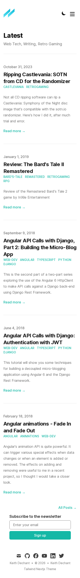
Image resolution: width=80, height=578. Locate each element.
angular (27, 260)
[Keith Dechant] (10, 13)
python (64, 260)
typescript (46, 260)
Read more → (14, 131)
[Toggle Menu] (72, 13)
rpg (6, 181)
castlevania (13, 87)
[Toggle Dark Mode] (63, 13)
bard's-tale (12, 177)
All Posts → (67, 507)
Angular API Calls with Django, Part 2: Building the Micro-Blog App (39, 247)
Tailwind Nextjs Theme (40, 569)
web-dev (10, 260)
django (9, 264)
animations (29, 436)
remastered (35, 177)
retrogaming (37, 87)
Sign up (40, 535)
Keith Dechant (60, 563)
